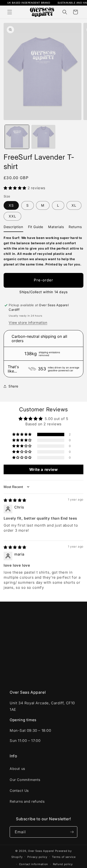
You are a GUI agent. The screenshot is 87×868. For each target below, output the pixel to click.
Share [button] (13, 386)
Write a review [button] (43, 469)
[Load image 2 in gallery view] (43, 137)
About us (17, 768)
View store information (28, 322)
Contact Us (19, 790)
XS (11, 205)
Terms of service (63, 857)
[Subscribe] (71, 832)
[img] (15, 500)
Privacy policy (37, 857)
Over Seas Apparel (41, 851)
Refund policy (63, 864)
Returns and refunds (27, 801)
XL (74, 205)
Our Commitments (25, 780)
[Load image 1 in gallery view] (17, 137)
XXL (12, 216)
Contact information (33, 864)
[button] (9, 12)
